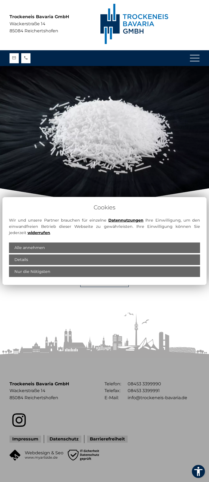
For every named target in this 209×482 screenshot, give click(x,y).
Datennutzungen (125, 220)
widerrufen (38, 232)
